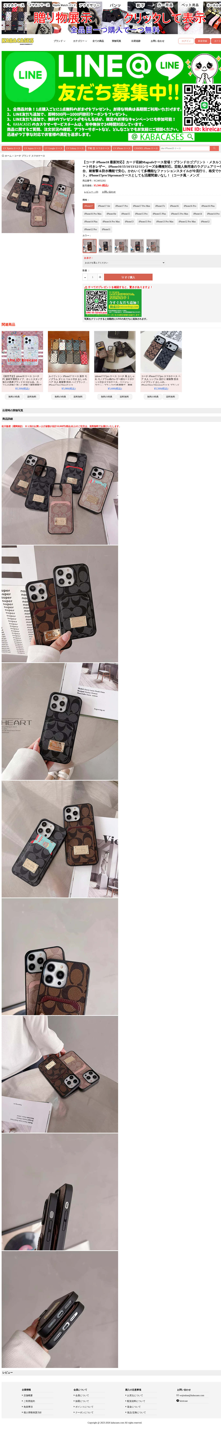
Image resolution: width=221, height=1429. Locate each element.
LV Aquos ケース (32, 148)
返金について (134, 1407)
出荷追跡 (135, 41)
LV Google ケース (53, 148)
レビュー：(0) (91, 192)
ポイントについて (84, 1407)
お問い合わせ (157, 41)
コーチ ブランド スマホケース (29, 156)
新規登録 (202, 41)
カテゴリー (79, 41)
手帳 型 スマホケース (98, 148)
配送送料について (136, 1401)
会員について (82, 1395)
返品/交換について (136, 1412)
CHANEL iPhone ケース (146, 148)
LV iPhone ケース (122, 148)
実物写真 (116, 41)
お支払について (135, 1395)
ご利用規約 (29, 1401)
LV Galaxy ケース (75, 148)
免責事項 (28, 1407)
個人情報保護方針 (33, 1412)
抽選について (82, 1401)
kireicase (184, 1401)
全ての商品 (98, 41)
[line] (113, 316)
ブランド (58, 41)
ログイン (186, 41)
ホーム (8, 156)
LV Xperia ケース (11, 148)
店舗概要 (28, 1395)
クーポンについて (84, 1412)
